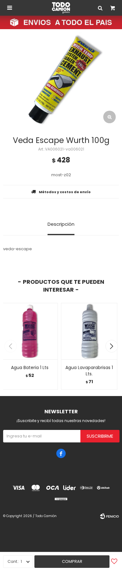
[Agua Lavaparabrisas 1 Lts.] (89, 331)
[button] (111, 346)
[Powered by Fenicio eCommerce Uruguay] (109, 516)
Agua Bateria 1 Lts (29, 367)
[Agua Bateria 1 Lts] (30, 331)
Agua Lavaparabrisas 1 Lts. (89, 370)
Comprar (72, 561)
